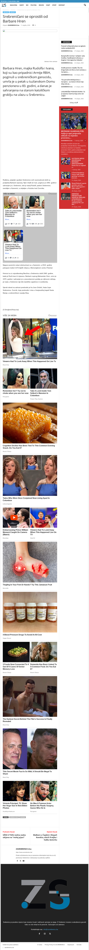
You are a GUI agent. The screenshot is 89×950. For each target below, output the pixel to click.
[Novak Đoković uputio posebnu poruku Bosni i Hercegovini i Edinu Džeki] (65, 185)
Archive (13, 10)
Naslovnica (6, 10)
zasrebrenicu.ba (9, 947)
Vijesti (21, 5)
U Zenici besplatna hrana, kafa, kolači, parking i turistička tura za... (78, 175)
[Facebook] (17, 861)
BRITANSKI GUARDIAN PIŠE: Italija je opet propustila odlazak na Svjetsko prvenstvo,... (72, 134)
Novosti (12, 12)
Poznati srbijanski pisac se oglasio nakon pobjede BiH (73, 47)
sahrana (22, 817)
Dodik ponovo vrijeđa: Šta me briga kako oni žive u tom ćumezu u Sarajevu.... (73, 70)
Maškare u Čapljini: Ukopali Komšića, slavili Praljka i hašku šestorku (45, 837)
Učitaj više (73, 103)
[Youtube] (23, 861)
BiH (27, 5)
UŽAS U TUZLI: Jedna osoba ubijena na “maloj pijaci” (14, 836)
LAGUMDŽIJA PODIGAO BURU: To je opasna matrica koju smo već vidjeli (73, 94)
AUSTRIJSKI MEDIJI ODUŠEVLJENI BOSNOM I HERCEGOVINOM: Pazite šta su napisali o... (79, 162)
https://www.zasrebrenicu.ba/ (24, 852)
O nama (39, 944)
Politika (34, 5)
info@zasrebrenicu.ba (50, 929)
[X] (20, 861)
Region (41, 5)
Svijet (48, 5)
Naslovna (13, 5)
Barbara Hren (14, 817)
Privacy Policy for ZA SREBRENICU (55, 944)
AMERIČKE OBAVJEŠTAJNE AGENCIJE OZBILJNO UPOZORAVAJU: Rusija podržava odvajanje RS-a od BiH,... (78, 199)
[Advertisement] (30, 121)
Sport (54, 5)
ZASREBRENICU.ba (13, 25)
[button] (84, 5)
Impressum (70, 944)
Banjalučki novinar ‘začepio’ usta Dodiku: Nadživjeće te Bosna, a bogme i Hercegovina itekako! (73, 58)
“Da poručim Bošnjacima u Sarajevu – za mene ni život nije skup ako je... (72, 82)
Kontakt (62, 5)
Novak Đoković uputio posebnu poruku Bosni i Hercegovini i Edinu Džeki (79, 185)
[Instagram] (44, 934)
